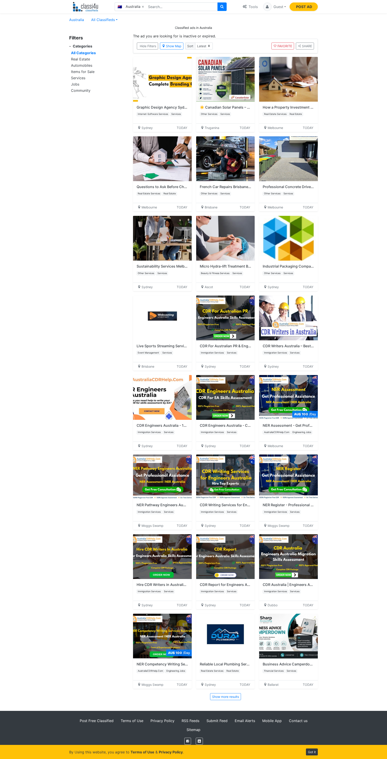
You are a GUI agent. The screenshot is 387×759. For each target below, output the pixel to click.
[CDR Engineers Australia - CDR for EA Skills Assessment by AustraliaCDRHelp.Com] (225, 397)
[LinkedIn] (199, 741)
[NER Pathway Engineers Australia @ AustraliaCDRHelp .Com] (162, 477)
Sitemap (193, 729)
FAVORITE (284, 46)
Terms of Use (132, 720)
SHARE (307, 46)
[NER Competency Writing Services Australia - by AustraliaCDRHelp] (162, 636)
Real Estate (80, 59)
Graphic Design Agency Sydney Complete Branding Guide (186, 107)
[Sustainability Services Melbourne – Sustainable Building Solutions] (162, 238)
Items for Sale (83, 71)
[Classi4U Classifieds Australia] (86, 7)
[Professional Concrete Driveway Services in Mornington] (288, 158)
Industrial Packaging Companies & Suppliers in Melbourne (312, 266)
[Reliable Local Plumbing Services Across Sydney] (225, 636)
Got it (312, 752)
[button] (274, 6)
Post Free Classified (97, 720)
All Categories (83, 53)
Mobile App (272, 720)
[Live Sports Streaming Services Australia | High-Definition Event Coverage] (162, 318)
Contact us (298, 720)
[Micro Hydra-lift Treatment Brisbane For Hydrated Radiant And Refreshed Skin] (225, 238)
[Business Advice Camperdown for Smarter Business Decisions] (288, 636)
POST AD (304, 6)
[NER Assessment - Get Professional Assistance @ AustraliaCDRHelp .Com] (288, 397)
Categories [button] (80, 46)
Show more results (225, 697)
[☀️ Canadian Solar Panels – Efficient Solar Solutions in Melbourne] (225, 79)
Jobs (75, 84)
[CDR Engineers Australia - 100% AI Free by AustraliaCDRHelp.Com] (162, 397)
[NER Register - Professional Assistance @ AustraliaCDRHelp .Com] (288, 477)
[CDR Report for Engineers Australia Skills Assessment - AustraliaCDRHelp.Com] (225, 556)
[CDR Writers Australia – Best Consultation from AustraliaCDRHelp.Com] (288, 318)
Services (78, 78)
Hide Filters (148, 46)
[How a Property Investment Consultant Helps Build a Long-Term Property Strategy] (288, 79)
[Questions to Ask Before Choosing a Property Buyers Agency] (162, 158)
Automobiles (81, 65)
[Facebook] (187, 741)
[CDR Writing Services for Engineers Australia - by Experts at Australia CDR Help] (225, 477)
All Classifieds (103, 19)
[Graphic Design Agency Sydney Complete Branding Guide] (162, 79)
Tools (252, 6)
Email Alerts (245, 720)
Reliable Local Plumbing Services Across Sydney (241, 664)
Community (80, 90)
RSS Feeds (190, 720)
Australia (76, 19)
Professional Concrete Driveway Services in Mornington (310, 186)
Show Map (173, 46)
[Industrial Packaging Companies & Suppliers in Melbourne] (288, 238)
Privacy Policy (162, 720)
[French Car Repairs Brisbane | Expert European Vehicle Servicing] (225, 158)
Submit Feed (217, 720)
